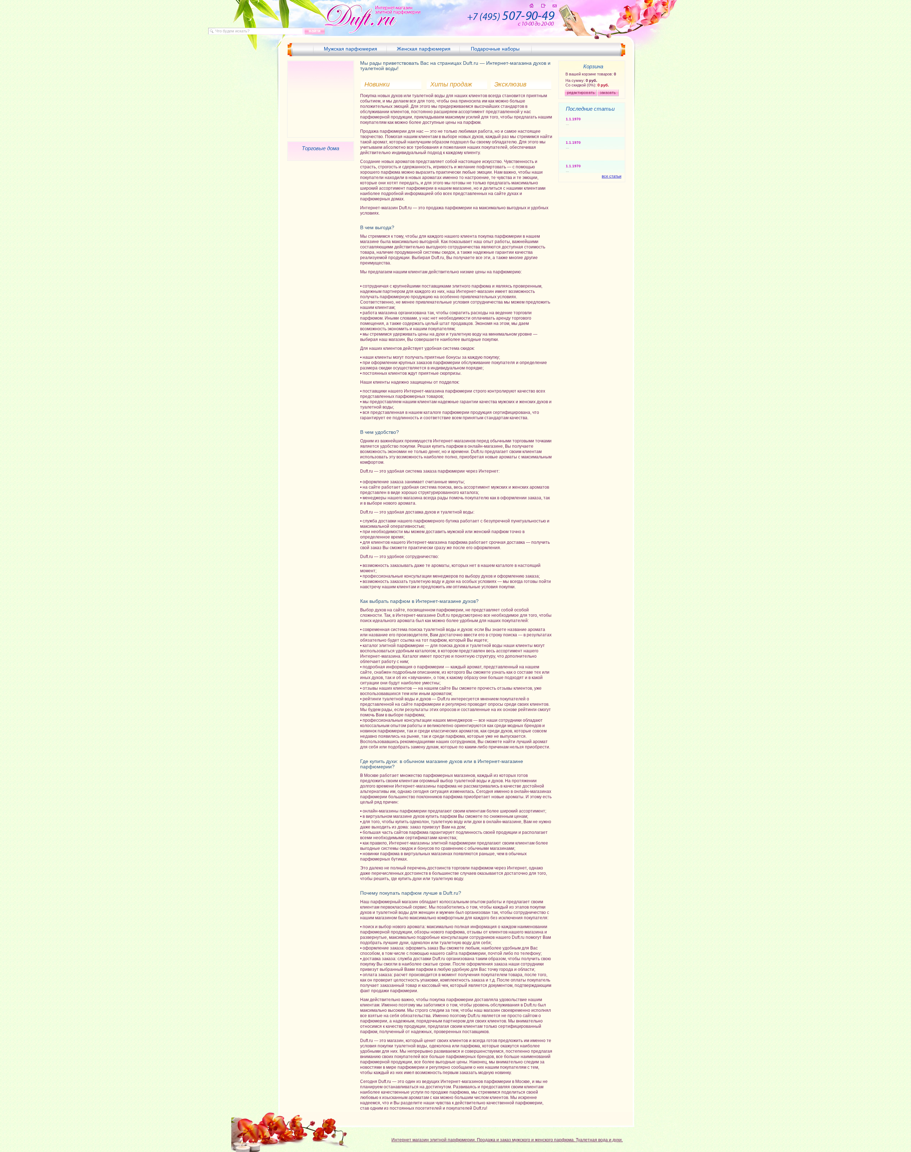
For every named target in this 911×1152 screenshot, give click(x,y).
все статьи (611, 176)
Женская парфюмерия (424, 49)
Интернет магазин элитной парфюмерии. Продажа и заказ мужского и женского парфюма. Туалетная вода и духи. (507, 1139)
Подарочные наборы (495, 49)
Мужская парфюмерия (350, 49)
